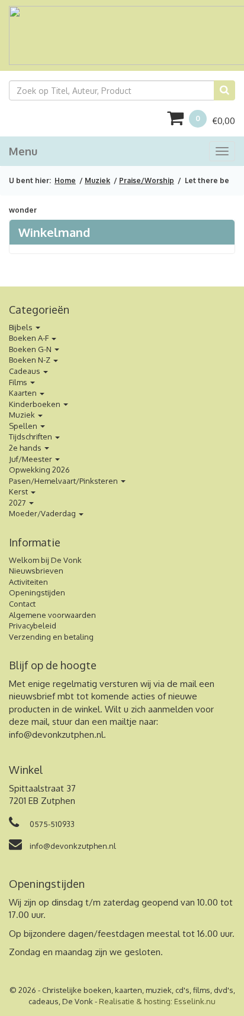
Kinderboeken (35, 404)
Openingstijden (37, 592)
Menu (23, 151)
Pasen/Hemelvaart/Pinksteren (64, 481)
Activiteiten (28, 582)
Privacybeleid (32, 625)
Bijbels (21, 327)
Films (19, 382)
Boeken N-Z (30, 359)
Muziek (97, 180)
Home (65, 180)
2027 (18, 502)
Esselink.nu (195, 1001)
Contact (22, 603)
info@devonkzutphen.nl (56, 734)
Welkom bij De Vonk (45, 560)
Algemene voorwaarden (52, 615)
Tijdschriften (31, 436)
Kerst (19, 491)
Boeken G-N (31, 349)
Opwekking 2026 (39, 469)
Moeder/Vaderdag (43, 513)
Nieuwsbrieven (36, 570)
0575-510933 (51, 824)
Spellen (24, 426)
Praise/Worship (146, 180)
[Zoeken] (224, 90)
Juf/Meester (31, 459)
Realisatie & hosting (135, 1001)
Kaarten (23, 393)
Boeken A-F (29, 338)
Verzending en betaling (51, 636)
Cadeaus (25, 371)
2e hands (26, 447)
